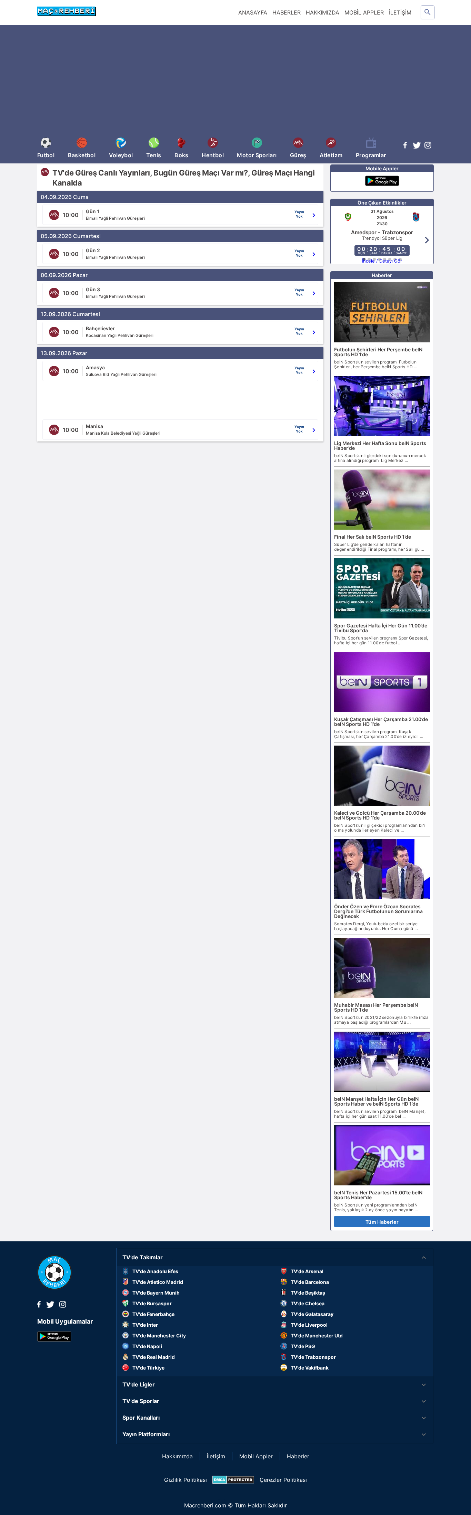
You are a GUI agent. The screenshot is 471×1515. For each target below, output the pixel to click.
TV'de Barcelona (310, 1282)
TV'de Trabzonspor (313, 1357)
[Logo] (54, 1287)
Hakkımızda (177, 1456)
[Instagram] (427, 146)
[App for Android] (54, 1339)
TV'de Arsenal (307, 1271)
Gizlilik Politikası (185, 1479)
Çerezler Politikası (283, 1479)
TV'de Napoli (147, 1346)
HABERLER (286, 12)
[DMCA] (233, 1479)
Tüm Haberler (382, 1222)
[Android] (382, 182)
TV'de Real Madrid (153, 1357)
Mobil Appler (256, 1456)
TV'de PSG (303, 1346)
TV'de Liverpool (309, 1325)
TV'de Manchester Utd (317, 1335)
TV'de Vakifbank (310, 1368)
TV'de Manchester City (159, 1335)
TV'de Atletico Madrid (157, 1282)
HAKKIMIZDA (322, 12)
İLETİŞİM (400, 12)
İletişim (216, 1456)
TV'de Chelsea (307, 1303)
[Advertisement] (235, 82)
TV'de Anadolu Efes (155, 1271)
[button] (275, 1257)
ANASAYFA (252, 12)
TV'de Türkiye (148, 1368)
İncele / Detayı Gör (382, 261)
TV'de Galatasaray (312, 1314)
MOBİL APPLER (364, 12)
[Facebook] (405, 146)
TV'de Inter (145, 1325)
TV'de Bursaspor (152, 1303)
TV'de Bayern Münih (156, 1293)
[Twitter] (416, 146)
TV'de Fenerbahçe (153, 1314)
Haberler (298, 1456)
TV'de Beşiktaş (308, 1293)
